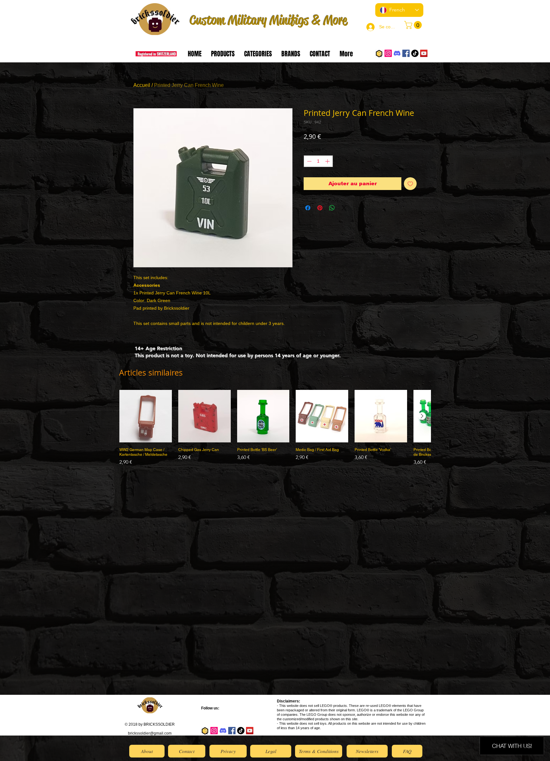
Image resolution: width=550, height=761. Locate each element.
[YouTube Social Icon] (423, 53)
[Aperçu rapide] (145, 416)
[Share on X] (344, 208)
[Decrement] (309, 161)
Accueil (141, 85)
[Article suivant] (422, 416)
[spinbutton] (318, 161)
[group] (275, 430)
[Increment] (328, 161)
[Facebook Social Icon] (406, 53)
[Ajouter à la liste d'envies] (410, 183)
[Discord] (397, 53)
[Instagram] (388, 53)
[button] (414, 25)
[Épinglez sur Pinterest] (320, 208)
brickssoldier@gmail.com (150, 733)
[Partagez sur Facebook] (308, 208)
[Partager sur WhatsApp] (332, 208)
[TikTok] (415, 53)
